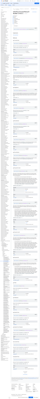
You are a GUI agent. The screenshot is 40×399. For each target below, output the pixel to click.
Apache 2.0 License (22, 378)
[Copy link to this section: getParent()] (18, 136)
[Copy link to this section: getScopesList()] (19, 257)
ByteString (15, 102)
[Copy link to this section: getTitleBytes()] (19, 297)
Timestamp (14, 52)
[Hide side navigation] (9, 397)
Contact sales (13, 389)
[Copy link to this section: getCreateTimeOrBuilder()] (23, 55)
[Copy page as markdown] (26, 13)
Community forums (21, 385)
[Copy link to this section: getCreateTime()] (20, 40)
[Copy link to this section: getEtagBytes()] (19, 87)
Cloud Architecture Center (28, 390)
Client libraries (15, 3)
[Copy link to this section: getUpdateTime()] (20, 312)
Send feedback (25, 374)
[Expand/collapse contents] (17, 15)
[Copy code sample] (36, 28)
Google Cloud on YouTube (35, 389)
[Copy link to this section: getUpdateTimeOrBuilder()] (23, 327)
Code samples (27, 388)
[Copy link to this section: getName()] (18, 105)
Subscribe (30, 397)
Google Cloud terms (23, 394)
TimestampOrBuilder (16, 67)
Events (34, 386)
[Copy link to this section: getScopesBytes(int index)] (23, 200)
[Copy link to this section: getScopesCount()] (20, 232)
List (14, 280)
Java (11, 3)
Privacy (16, 394)
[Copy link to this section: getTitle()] (17, 282)
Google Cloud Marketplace (13, 388)
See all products (13, 385)
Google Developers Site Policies (32, 378)
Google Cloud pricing (13, 386)
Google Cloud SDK (5, 3)
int (25, 190)
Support (20, 386)
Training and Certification (29, 391)
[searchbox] (5, 7)
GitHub (26, 385)
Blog (33, 385)
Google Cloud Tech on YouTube (35, 391)
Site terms (19, 394)
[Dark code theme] (35, 28)
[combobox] (21, 1)
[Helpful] (35, 8)
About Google (13, 394)
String (14, 118)
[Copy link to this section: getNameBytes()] (20, 120)
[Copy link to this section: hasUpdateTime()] (20, 356)
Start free (36, 3)
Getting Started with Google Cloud (28, 387)
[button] (5, 240)
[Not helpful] (36, 8)
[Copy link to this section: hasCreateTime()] (20, 341)
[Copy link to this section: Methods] (18, 38)
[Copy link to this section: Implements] (19, 33)
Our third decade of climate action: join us (17, 395)
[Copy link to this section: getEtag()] (17, 69)
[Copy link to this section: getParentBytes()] (20, 152)
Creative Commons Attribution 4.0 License (32, 377)
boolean (14, 354)
